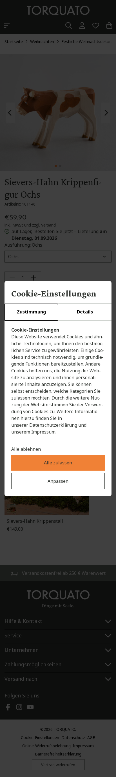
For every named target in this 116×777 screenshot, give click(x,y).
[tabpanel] (58, 381)
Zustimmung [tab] (31, 312)
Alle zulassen (58, 463)
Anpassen (58, 481)
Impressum (43, 432)
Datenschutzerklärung (53, 425)
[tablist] (58, 312)
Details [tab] (85, 312)
